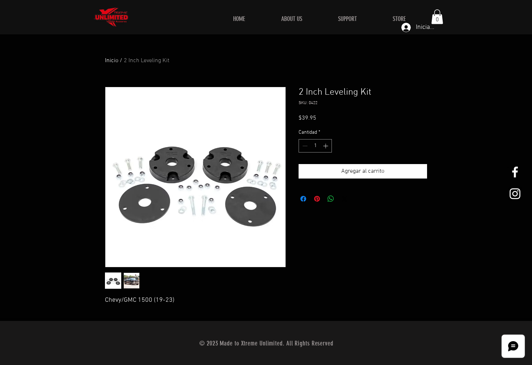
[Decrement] (304, 145)
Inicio (111, 60)
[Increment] (326, 145)
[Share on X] (344, 198)
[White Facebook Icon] (515, 172)
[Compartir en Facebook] (303, 198)
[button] (437, 16)
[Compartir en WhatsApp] (330, 198)
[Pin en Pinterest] (317, 198)
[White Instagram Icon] (515, 193)
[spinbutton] (315, 145)
